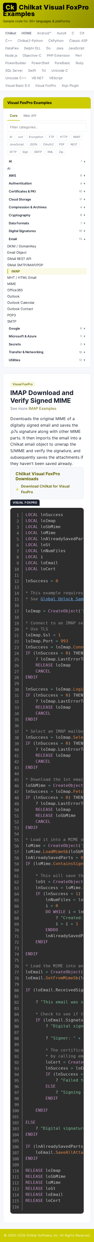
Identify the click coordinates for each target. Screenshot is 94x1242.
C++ (8, 41)
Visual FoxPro (45, 85)
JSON (33, 144)
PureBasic (62, 63)
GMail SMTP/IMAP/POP (25, 265)
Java (59, 48)
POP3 (11, 315)
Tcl (44, 70)
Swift (32, 70)
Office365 (15, 290)
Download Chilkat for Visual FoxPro (45, 489)
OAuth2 (48, 144)
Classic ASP (78, 41)
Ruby (79, 63)
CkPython (56, 41)
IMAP (76, 137)
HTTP (63, 137)
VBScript (56, 78)
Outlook (13, 296)
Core (14, 116)
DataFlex (12, 48)
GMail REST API (19, 259)
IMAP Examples (42, 408)
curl (20, 137)
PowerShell (40, 63)
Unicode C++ (15, 78)
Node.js (11, 55)
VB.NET (38, 78)
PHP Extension (58, 55)
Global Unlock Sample (66, 599)
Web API (29, 116)
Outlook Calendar (21, 303)
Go (48, 48)
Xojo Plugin (70, 85)
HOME (27, 33)
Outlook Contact (20, 309)
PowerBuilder (15, 63)
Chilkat (10, 33)
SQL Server (14, 70)
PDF (62, 144)
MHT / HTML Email (21, 277)
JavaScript (76, 48)
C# (82, 33)
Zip (61, 152)
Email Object (17, 252)
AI (11, 137)
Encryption (36, 137)
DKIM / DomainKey (21, 246)
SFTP (13, 152)
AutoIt (61, 33)
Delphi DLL (32, 48)
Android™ (44, 33)
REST (73, 144)
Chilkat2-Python (30, 41)
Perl (78, 55)
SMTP (38, 152)
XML (50, 152)
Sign (25, 152)
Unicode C (59, 70)
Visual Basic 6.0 (17, 85)
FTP (51, 137)
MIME (11, 284)
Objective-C (32, 55)
